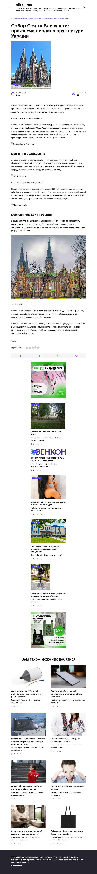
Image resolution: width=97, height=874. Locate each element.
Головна (14, 18)
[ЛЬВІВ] (48, 427)
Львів (17, 84)
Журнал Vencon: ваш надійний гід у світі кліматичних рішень (47, 459)
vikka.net (24, 5)
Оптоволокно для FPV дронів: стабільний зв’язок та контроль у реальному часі (27, 694)
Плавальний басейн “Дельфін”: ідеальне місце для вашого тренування (46, 549)
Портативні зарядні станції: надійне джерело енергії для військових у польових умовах (28, 741)
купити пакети (16, 865)
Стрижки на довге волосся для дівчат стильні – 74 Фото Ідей (48, 503)
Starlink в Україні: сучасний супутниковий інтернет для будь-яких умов (66, 694)
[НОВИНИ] (48, 497)
